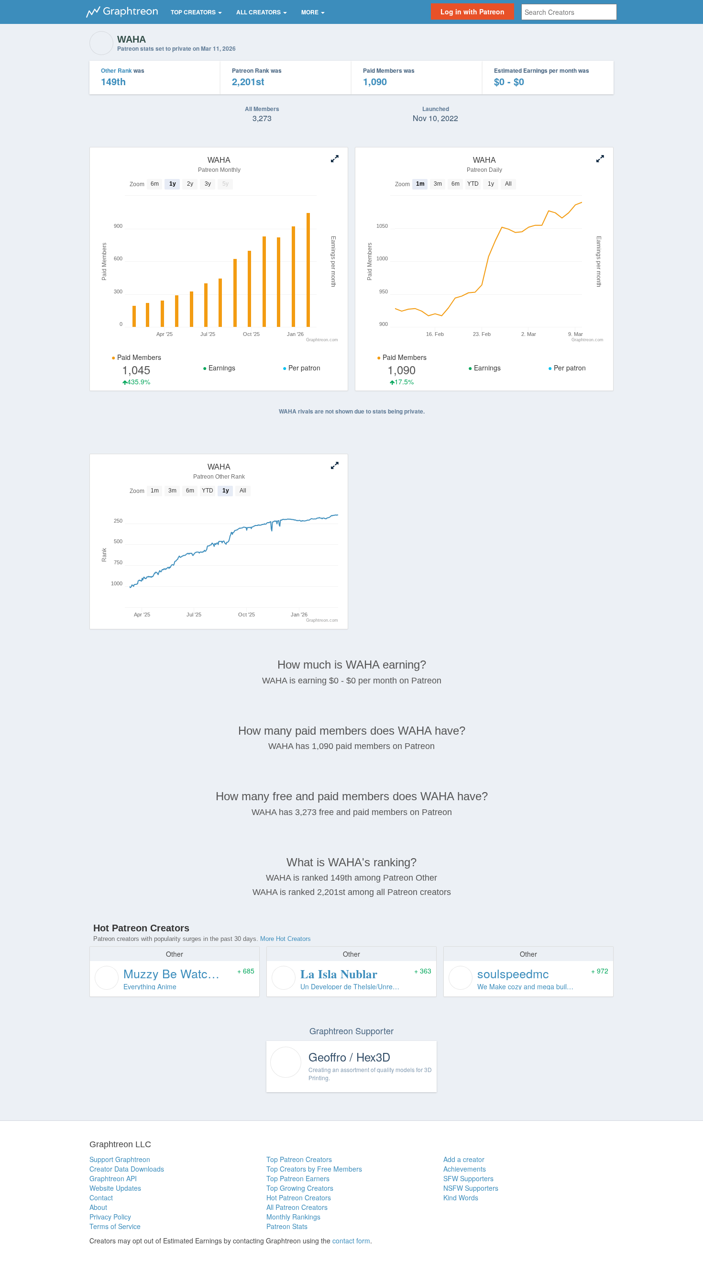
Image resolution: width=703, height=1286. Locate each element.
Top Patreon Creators (299, 1159)
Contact (101, 1197)
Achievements (464, 1169)
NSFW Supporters (470, 1188)
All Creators (259, 12)
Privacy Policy (110, 1216)
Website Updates (115, 1188)
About (98, 1207)
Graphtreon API (113, 1178)
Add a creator (463, 1159)
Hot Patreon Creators (298, 1197)
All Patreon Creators (297, 1207)
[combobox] (569, 12)
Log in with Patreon (472, 11)
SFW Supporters (468, 1178)
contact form (351, 1240)
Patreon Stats (287, 1226)
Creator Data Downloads (126, 1169)
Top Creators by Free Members (314, 1169)
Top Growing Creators (299, 1188)
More (310, 12)
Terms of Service (115, 1226)
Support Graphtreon (119, 1159)
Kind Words (460, 1197)
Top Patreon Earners (298, 1178)
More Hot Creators (285, 938)
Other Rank (116, 70)
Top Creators (194, 12)
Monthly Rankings (293, 1216)
